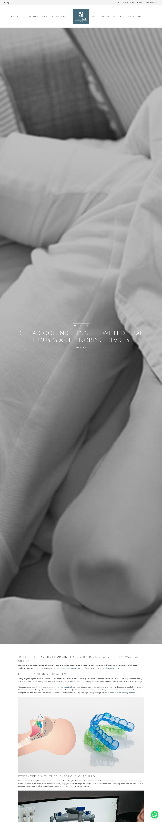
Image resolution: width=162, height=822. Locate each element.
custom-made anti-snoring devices (69, 668)
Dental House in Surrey (111, 668)
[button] (154, 814)
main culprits (65, 687)
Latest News (81, 325)
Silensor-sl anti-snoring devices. (123, 692)
